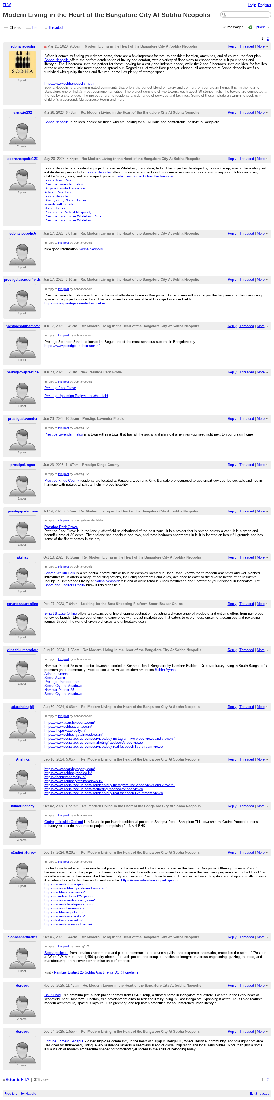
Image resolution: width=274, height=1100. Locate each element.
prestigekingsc (22, 465)
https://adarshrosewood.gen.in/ (68, 924)
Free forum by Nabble (20, 1093)
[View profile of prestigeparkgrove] (22, 540)
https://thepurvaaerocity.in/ (65, 731)
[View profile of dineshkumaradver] (22, 679)
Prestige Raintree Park (61, 682)
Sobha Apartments (99, 972)
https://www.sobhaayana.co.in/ (68, 727)
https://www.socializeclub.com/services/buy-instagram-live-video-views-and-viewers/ (109, 739)
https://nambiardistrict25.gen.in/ (68, 896)
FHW (7, 5)
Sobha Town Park (58, 180)
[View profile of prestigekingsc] (22, 494)
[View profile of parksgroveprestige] (22, 401)
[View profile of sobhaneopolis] (22, 75)
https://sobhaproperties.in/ (64, 892)
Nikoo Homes (54, 208)
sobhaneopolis (22, 46)
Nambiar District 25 (59, 690)
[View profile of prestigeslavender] (22, 447)
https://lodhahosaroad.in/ (63, 920)
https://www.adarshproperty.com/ (69, 723)
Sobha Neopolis (57, 60)
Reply (232, 46)
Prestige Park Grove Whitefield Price (72, 216)
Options (260, 27)
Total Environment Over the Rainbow (144, 176)
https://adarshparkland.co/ (64, 916)
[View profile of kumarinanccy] (22, 835)
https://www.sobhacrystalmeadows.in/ (73, 735)
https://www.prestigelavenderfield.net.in (74, 303)
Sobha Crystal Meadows (63, 686)
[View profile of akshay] (22, 586)
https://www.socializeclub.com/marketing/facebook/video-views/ (93, 743)
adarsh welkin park (58, 204)
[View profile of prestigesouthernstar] (22, 355)
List (34, 28)
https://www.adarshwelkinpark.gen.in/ (149, 880)
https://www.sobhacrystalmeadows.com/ (75, 888)
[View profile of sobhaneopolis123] (22, 187)
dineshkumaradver (22, 650)
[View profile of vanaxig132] (22, 141)
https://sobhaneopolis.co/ (63, 912)
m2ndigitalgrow (23, 852)
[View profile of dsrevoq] (22, 1014)
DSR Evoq (52, 995)
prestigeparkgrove (23, 511)
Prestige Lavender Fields (63, 184)
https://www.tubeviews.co (64, 908)
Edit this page (259, 1093)
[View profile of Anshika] (22, 788)
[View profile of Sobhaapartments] (22, 966)
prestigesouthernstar (23, 326)
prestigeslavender (22, 419)
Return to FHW (17, 1080)
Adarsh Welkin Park (59, 573)
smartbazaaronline (22, 604)
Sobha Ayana (165, 670)
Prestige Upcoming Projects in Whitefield (76, 396)
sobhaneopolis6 (22, 233)
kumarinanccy (22, 806)
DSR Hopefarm (126, 972)
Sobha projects (56, 953)
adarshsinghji (22, 707)
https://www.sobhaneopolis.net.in (69, 83)
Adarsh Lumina (56, 674)
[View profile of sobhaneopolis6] (22, 262)
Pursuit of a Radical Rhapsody (68, 212)
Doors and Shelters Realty (64, 585)
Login (252, 5)
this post (63, 242)
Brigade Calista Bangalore (64, 188)
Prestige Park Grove (60, 388)
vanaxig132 (22, 112)
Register (264, 5)
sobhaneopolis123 (22, 159)
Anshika (22, 759)
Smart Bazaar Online (60, 613)
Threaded (55, 28)
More (261, 46)
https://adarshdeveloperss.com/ (68, 904)
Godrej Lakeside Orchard (63, 822)
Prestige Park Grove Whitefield (68, 220)
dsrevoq (22, 985)
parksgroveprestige (23, 372)
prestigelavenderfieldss (23, 280)
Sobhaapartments (22, 937)
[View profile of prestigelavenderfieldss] (22, 308)
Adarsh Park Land (58, 192)
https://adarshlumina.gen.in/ (65, 884)
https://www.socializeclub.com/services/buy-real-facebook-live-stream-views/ (103, 747)
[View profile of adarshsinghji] (22, 735)
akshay (22, 557)
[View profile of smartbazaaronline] (22, 632)
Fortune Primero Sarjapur (63, 1041)
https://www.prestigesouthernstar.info (72, 346)
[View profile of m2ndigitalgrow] (22, 881)
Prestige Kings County (61, 480)
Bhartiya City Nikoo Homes (65, 200)
